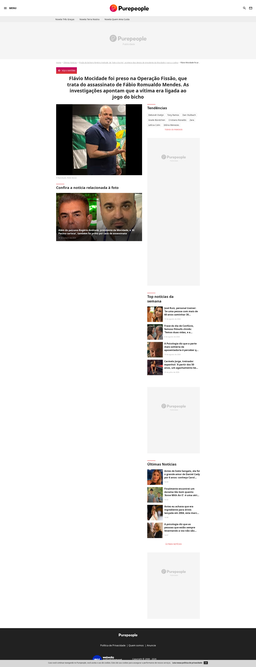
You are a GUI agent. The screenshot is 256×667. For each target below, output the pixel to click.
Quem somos (136, 645)
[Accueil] (129, 8)
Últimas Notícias (70, 62)
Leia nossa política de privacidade (187, 663)
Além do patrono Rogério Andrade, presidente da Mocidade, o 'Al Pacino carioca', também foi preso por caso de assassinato (96, 232)
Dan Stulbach (189, 115)
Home (58, 62)
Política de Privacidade (112, 645)
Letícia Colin (154, 125)
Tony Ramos (173, 115)
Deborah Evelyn (156, 115)
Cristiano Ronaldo (177, 120)
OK (206, 663)
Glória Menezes (171, 125)
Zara (192, 120)
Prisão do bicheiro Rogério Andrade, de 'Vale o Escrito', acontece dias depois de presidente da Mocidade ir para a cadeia (128, 62)
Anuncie (151, 645)
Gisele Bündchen (156, 120)
